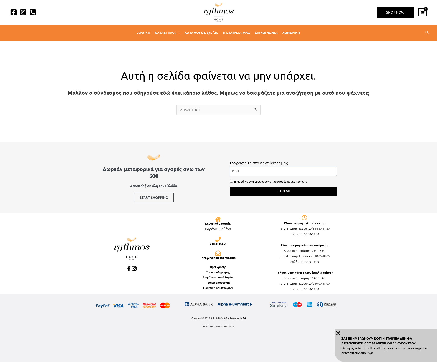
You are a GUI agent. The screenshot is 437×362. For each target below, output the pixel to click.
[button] (395, 12)
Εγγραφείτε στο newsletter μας (259, 162)
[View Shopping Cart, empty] (422, 12)
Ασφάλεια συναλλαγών (218, 277)
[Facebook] (13, 12)
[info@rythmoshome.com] (218, 253)
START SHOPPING (154, 197)
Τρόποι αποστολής (218, 282)
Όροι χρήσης (218, 267)
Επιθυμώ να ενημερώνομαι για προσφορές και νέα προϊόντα (270, 181)
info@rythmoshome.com (218, 258)
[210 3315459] (218, 239)
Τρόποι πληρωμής (218, 272)
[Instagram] (23, 12)
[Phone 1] (32, 12)
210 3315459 (218, 244)
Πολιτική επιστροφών (218, 288)
